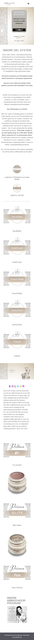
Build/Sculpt (17, 262)
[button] (28, 3)
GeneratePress (17, 637)
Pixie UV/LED (17, 588)
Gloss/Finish (17, 325)
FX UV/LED (17, 465)
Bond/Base (17, 231)
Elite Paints (17, 525)
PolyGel (17, 356)
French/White (17, 293)
